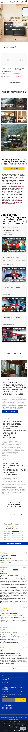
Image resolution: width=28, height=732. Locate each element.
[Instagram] (7, 708)
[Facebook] (3, 708)
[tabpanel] (14, 23)
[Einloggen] (22, 2)
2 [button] (13, 669)
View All (3, 51)
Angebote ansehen (14, 32)
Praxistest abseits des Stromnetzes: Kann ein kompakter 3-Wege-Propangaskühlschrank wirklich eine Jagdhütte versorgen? (14, 430)
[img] (3, 553)
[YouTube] (10, 708)
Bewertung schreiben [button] (14, 543)
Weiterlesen (10, 411)
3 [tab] (15, 39)
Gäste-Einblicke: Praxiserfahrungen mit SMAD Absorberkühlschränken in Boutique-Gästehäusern (14, 469)
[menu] (2, 2)
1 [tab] (12, 39)
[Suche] (6, 2)
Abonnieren (22, 700)
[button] (7, 531)
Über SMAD (14, 169)
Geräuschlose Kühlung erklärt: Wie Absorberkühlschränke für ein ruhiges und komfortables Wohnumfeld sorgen (14, 388)
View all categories (15, 82)
